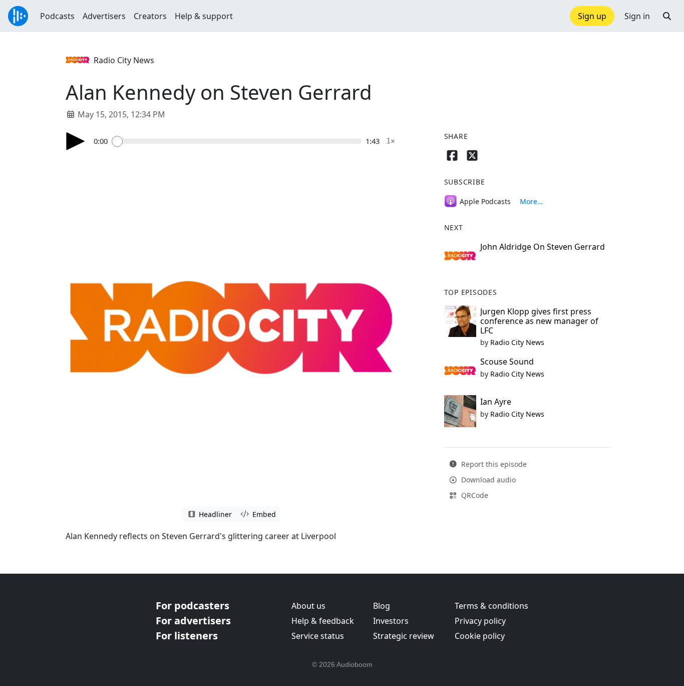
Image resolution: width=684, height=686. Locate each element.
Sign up (592, 16)
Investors (391, 620)
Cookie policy (480, 635)
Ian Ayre (495, 401)
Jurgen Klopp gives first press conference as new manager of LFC (539, 321)
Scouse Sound (507, 361)
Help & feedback (322, 620)
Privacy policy (480, 620)
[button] (667, 16)
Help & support (204, 16)
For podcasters (192, 605)
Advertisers (104, 16)
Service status (317, 635)
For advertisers (193, 620)
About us (308, 605)
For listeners (187, 635)
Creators (150, 16)
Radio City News (124, 60)
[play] (76, 141)
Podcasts (57, 16)
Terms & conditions (491, 605)
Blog (381, 605)
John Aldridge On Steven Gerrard (542, 246)
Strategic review (403, 635)
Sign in (637, 16)
